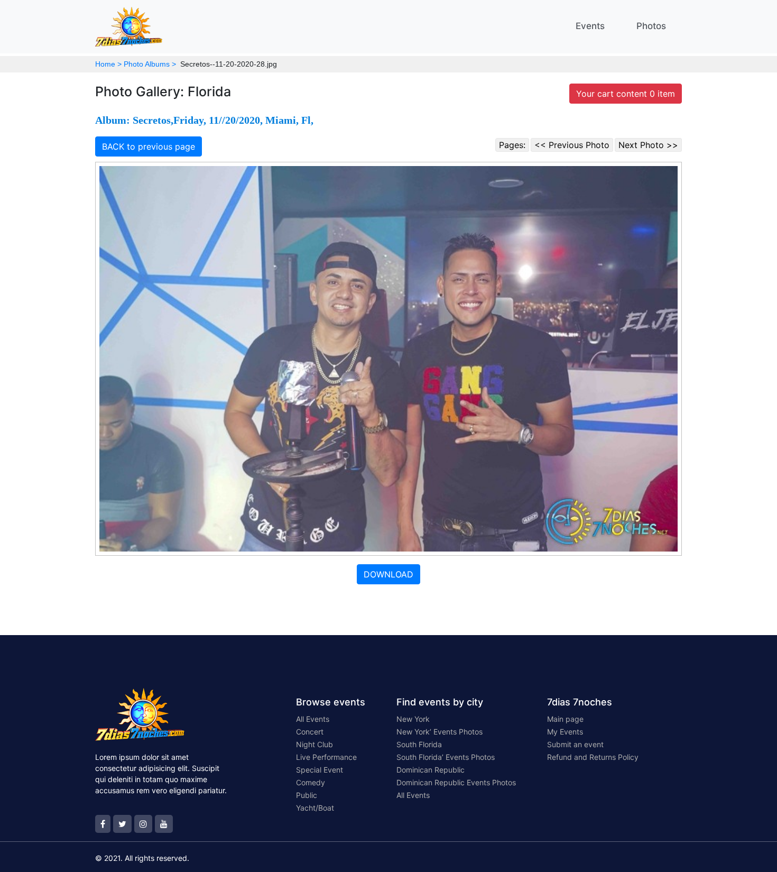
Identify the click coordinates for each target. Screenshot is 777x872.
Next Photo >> (648, 145)
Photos (651, 26)
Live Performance (326, 756)
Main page (565, 718)
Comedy (310, 782)
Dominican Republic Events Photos (456, 782)
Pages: (512, 145)
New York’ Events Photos (439, 731)
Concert (309, 731)
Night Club (314, 744)
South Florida (419, 744)
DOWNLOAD (388, 574)
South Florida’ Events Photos (445, 756)
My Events (565, 731)
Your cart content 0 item (625, 93)
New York (413, 718)
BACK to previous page (148, 146)
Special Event (319, 769)
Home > (108, 64)
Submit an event (575, 744)
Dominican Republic (430, 769)
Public (306, 795)
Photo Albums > (150, 64)
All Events (312, 718)
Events (590, 26)
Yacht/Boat (315, 807)
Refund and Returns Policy (593, 756)
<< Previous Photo (571, 145)
